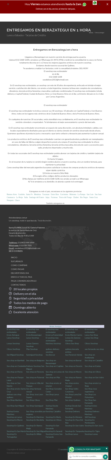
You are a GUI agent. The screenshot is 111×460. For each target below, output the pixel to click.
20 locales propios (25, 289)
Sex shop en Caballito (94, 360)
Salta (26, 197)
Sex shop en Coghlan (54, 366)
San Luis (90, 194)
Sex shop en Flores (15, 372)
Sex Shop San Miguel (15, 406)
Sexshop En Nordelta (35, 420)
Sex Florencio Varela (73, 355)
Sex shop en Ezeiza (93, 366)
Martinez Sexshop (53, 343)
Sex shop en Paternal (35, 377)
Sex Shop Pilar (52, 400)
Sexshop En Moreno (73, 417)
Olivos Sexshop (91, 343)
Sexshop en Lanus (14, 417)
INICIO (14, 257)
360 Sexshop (90, 417)
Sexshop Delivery (72, 411)
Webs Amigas (55, 326)
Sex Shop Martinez (14, 400)
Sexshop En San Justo (94, 425)
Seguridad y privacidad (28, 298)
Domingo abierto (24, 307)
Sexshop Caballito (53, 411)
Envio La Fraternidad (54, 335)
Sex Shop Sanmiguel (34, 406)
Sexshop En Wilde (33, 434)
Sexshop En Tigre (92, 431)
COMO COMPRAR (19, 265)
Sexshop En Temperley (75, 431)
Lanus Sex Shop (91, 335)
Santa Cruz (93, 197)
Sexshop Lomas (91, 434)
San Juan (98, 194)
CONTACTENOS (18, 285)
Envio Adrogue (13, 335)
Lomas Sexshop (13, 343)
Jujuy (47, 197)
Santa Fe (29, 194)
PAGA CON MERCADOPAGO (24, 281)
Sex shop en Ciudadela (16, 366)
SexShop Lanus (71, 434)
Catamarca (11, 197)
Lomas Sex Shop (91, 338)
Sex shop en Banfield (15, 360)
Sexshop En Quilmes (15, 425)
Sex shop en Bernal (73, 360)
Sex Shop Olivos (33, 400)
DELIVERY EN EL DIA (20, 273)
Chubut (76, 197)
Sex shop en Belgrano (35, 360)
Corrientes (64, 194)
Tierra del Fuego (65, 197)
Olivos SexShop (13, 349)
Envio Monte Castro (73, 335)
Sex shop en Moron (73, 372)
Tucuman (45, 194)
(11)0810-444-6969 (26, 242)
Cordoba (21, 194)
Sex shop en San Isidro (94, 377)
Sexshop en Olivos (53, 420)
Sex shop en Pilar (53, 377)
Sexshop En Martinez (35, 417)
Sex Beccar (50, 355)
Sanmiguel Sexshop (34, 355)
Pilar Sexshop (32, 349)
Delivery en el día (24, 293)
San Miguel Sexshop (15, 355)
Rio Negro (84, 197)
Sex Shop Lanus (52, 394)
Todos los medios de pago (30, 303)
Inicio (91, 33)
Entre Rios (55, 194)
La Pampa (81, 194)
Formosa (54, 197)
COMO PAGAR (17, 269)
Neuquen (10, 200)
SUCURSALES (17, 261)
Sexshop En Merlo (53, 417)
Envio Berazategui (33, 335)
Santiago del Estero (36, 197)
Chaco (17, 200)
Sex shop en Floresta (35, 372)
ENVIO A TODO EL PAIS (21, 277)
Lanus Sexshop (13, 338)
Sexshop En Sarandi (54, 431)
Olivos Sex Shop (72, 343)
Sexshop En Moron (15, 420)
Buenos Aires (12, 194)
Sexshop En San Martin (16, 431)
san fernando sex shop (94, 349)
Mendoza (37, 194)
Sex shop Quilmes (72, 400)
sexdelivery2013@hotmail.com (27, 248)
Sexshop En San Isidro (74, 425)
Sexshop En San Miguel (36, 431)
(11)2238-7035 (25, 245)
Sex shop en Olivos (93, 372)
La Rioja (19, 197)
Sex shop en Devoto (73, 366)
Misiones (72, 194)
